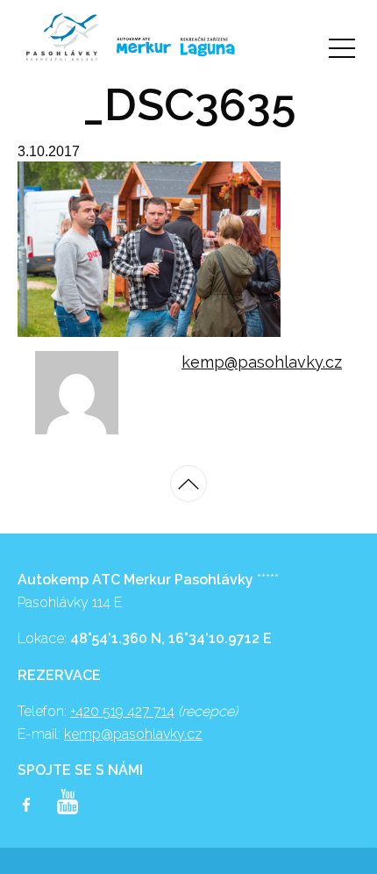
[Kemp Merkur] (135, 46)
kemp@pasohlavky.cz (261, 362)
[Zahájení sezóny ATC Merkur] (62, 37)
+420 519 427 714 (122, 711)
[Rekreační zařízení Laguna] (207, 47)
